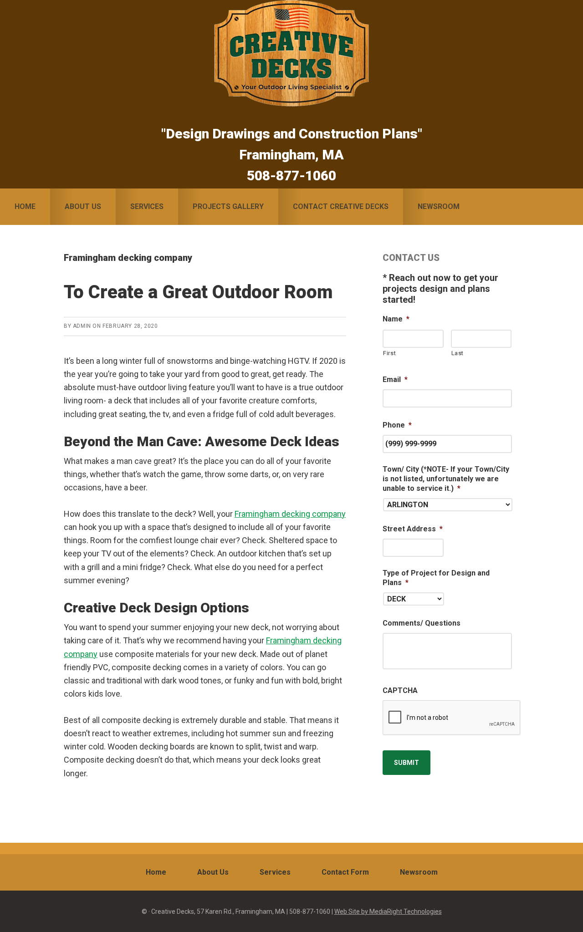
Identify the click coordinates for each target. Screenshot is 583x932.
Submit (406, 762)
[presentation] (452, 718)
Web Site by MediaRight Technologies (388, 911)
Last (457, 353)
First (389, 353)
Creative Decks (291, 53)
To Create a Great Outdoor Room (198, 292)
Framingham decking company (290, 514)
